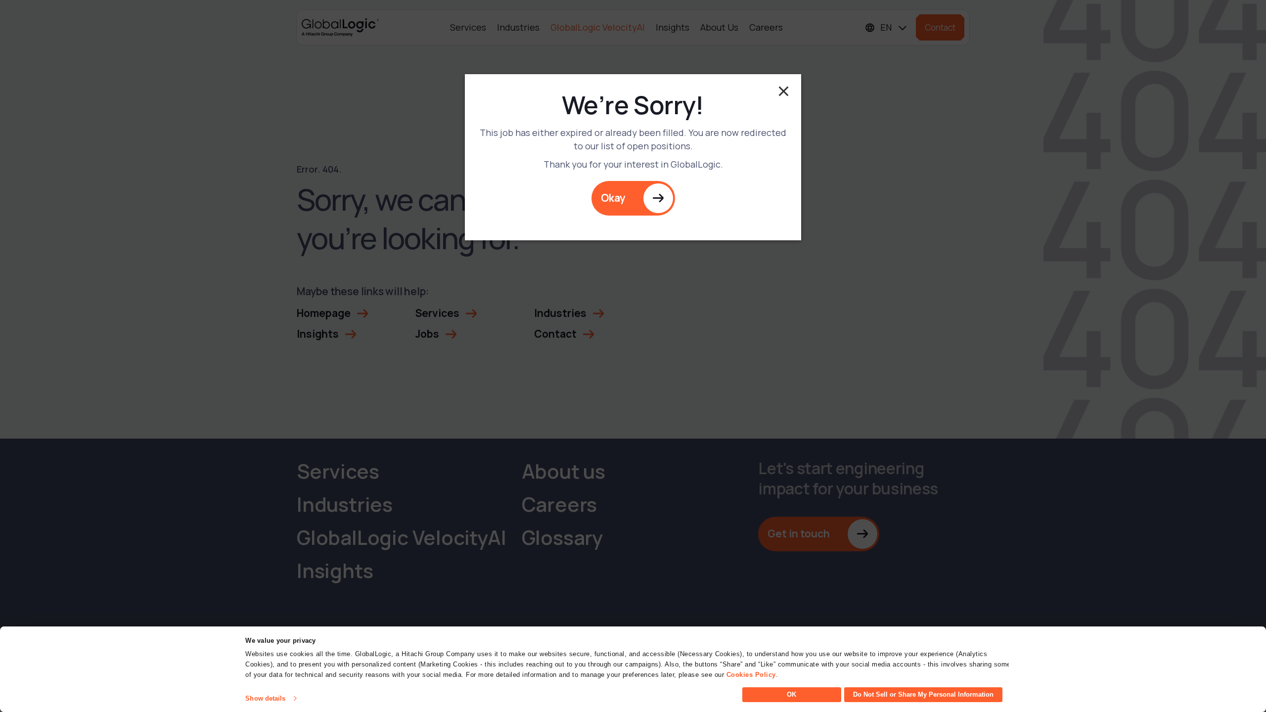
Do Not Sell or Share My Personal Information (923, 694)
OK (791, 694)
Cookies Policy (751, 674)
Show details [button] (265, 698)
